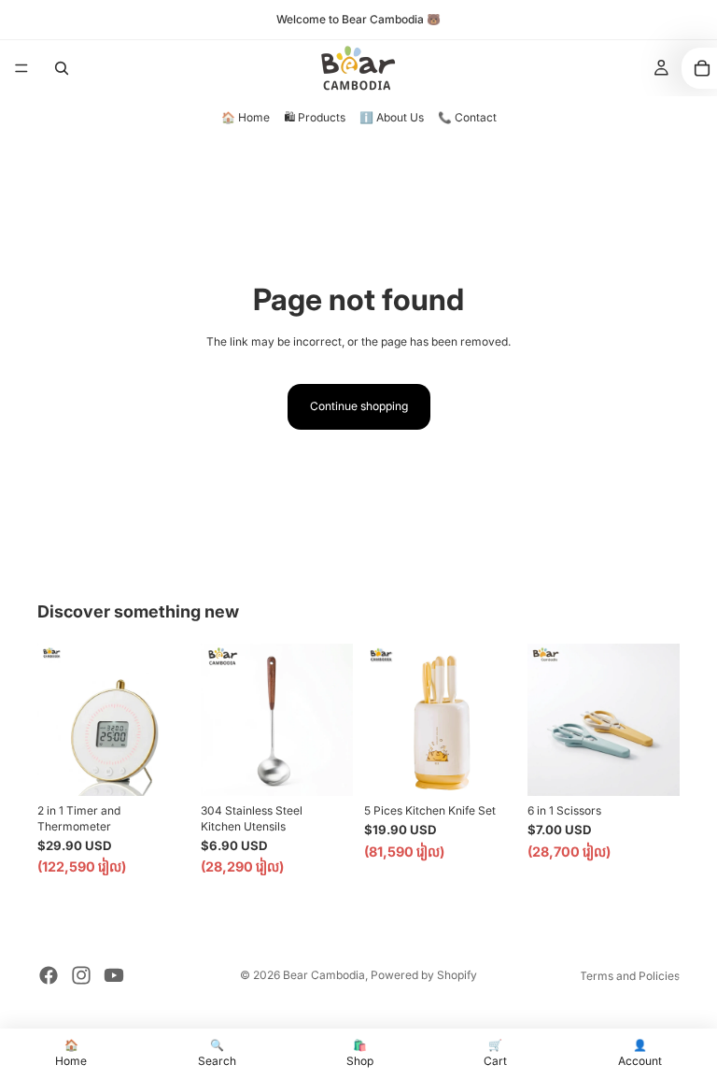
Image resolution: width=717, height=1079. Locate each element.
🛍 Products (314, 117)
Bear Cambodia (324, 975)
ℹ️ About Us (391, 117)
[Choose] (324, 767)
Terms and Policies (630, 976)
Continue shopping (359, 406)
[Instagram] (81, 975)
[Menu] (21, 68)
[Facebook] (48, 975)
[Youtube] (114, 975)
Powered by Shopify (424, 975)
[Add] (160, 767)
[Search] (61, 68)
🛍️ (359, 1053)
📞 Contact (467, 117)
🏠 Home (245, 117)
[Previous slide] (57, 719)
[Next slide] (169, 719)
